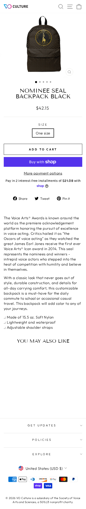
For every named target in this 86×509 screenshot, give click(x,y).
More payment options (43, 173)
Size (43, 124)
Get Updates (42, 425)
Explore (41, 454)
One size (43, 133)
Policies (42, 439)
